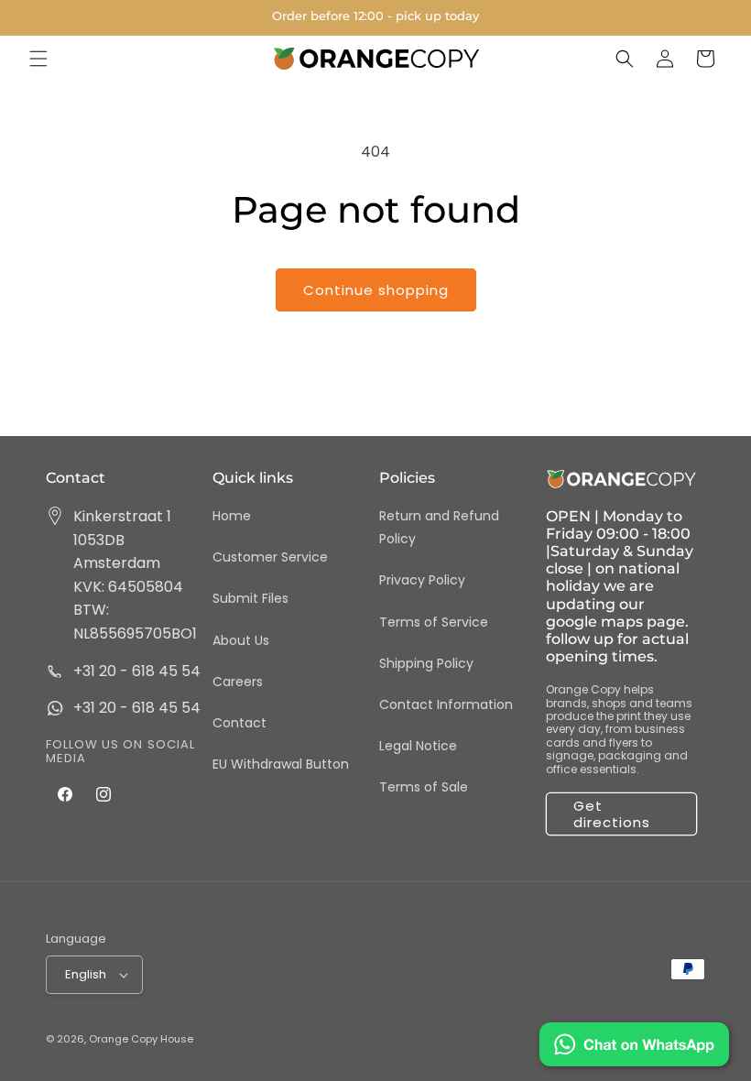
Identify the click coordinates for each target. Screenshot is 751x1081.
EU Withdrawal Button (280, 764)
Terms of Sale (423, 787)
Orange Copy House (141, 1039)
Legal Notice (418, 746)
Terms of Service (433, 622)
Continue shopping (376, 290)
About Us (240, 640)
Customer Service (270, 557)
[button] (38, 58)
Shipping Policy (426, 663)
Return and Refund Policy (439, 527)
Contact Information (446, 704)
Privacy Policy (422, 580)
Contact (239, 723)
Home (231, 516)
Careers (237, 681)
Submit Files (250, 598)
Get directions (611, 814)
